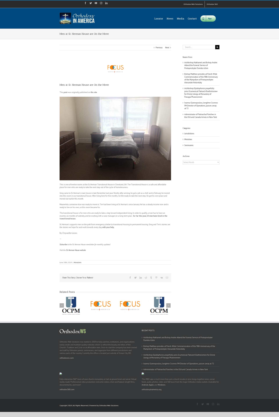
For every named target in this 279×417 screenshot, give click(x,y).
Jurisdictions (189, 133)
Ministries (77, 262)
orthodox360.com (67, 389)
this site (94, 92)
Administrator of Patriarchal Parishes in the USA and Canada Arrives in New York (175, 369)
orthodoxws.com (67, 358)
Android (145, 385)
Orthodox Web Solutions (108, 405)
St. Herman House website (76, 250)
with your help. (108, 227)
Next (167, 47)
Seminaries (188, 145)
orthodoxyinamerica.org (151, 389)
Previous (159, 47)
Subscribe (63, 244)
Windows (161, 385)
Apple (151, 385)
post (65, 92)
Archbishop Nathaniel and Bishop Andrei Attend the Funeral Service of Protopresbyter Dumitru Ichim (200, 65)
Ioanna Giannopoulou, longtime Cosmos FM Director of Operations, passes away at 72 (201, 106)
